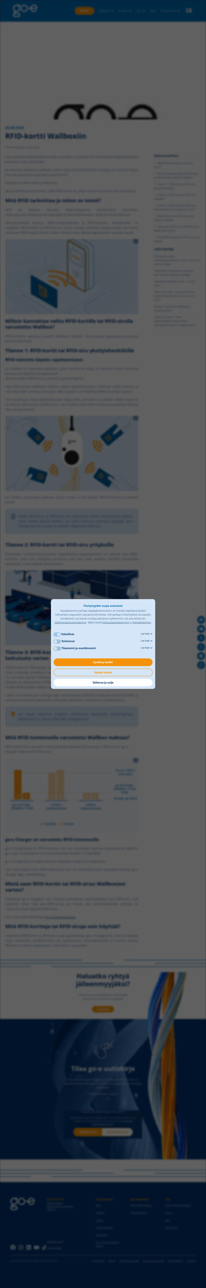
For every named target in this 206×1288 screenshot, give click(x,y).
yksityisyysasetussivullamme (70, 622)
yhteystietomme (141, 622)
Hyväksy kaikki (103, 662)
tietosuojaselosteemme (115, 622)
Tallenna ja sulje (103, 682)
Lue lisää (145, 634)
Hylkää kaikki (103, 672)
